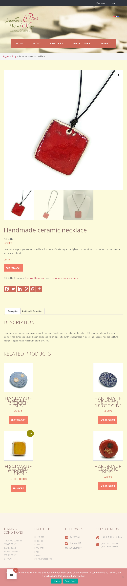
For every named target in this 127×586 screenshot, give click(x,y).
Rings (37, 552)
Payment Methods (12, 551)
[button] (118, 75)
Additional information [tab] (32, 311)
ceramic (53, 278)
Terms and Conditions (14, 540)
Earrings (38, 544)
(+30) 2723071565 (109, 543)
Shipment (8, 559)
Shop (14, 56)
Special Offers (81, 43)
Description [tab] (13, 311)
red (68, 278)
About (37, 43)
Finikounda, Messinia (111, 536)
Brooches (38, 541)
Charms (38, 555)
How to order (10, 548)
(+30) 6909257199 (109, 546)
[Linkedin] (20, 289)
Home (19, 43)
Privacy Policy (10, 544)
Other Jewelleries (43, 559)
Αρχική (5, 56)
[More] (39, 289)
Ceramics (29, 278)
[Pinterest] (26, 289)
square (74, 278)
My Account (101, 2)
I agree (56, 581)
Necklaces (39, 278)
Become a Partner (73, 548)
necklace (62, 278)
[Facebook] (7, 289)
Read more (18, 488)
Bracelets (39, 537)
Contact (105, 43)
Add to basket (13, 267)
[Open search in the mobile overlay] (94, 7)
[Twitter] (13, 289)
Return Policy (10, 555)
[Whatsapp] (33, 289)
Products (56, 43)
